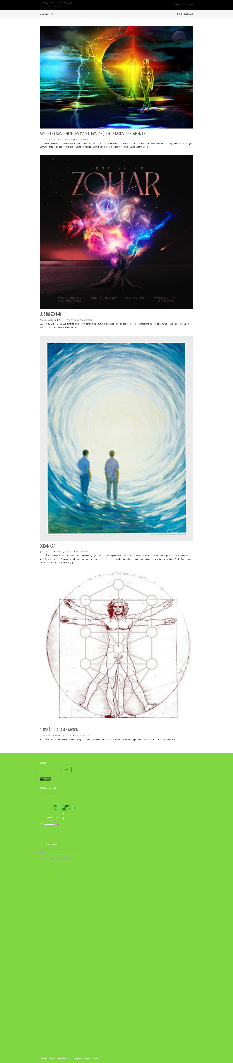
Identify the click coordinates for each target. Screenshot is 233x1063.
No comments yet (83, 139)
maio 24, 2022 (47, 320)
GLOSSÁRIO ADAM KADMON (59, 730)
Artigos (68, 139)
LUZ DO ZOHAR (50, 314)
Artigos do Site (48, 793)
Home (179, 14)
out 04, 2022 (47, 139)
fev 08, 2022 (46, 735)
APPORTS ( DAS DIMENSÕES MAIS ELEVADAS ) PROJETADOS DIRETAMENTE (92, 134)
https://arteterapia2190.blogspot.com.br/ (55, 859)
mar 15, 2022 (47, 552)
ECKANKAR (47, 546)
